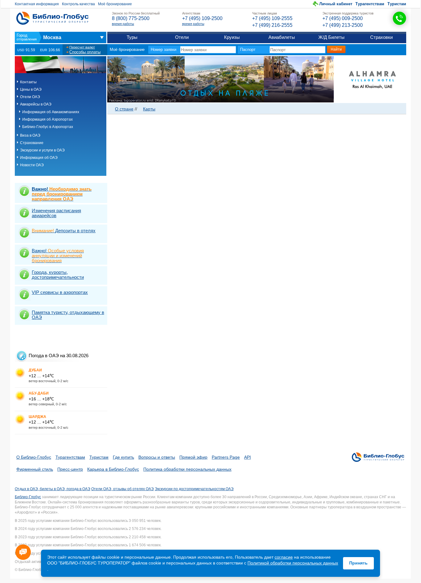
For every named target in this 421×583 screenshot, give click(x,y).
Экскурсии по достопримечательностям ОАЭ (194, 489)
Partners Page (226, 457)
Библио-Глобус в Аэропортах (47, 127)
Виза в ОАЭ (30, 135)
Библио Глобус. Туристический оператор (52, 18)
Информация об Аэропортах (47, 119)
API (247, 457)
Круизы (232, 37)
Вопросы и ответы (156, 457)
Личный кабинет (335, 4)
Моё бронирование (115, 4)
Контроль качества (78, 4)
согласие (284, 557)
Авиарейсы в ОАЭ (35, 104)
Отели (182, 37)
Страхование (31, 143)
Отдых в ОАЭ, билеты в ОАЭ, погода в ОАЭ (52, 489)
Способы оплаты (84, 52)
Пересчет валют (82, 47)
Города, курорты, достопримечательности (58, 275)
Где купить (123, 457)
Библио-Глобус (28, 497)
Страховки (381, 37)
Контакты (28, 82)
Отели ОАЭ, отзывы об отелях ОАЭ (122, 489)
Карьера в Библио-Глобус (113, 469)
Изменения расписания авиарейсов (56, 213)
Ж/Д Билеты (331, 37)
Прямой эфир (193, 457)
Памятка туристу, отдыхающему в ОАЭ (68, 315)
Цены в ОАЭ (31, 89)
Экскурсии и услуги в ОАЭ (42, 150)
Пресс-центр (70, 469)
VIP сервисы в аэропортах (60, 292)
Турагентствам (369, 4)
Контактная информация (37, 4)
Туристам (396, 4)
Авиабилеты (281, 37)
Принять (358, 562)
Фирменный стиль (34, 469)
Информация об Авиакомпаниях (50, 112)
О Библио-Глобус (33, 457)
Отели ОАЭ (30, 97)
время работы (123, 24)
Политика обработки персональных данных (187, 469)
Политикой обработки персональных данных (292, 562)
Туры (132, 37)
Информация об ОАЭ (39, 157)
